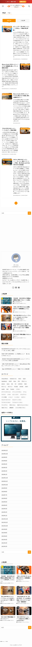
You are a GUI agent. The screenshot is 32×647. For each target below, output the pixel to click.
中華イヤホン (12, 405)
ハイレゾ (10, 397)
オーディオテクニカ (6, 391)
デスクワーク (23, 394)
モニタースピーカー (6, 399)
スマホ (9, 394)
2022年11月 (5, 481)
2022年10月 (5, 484)
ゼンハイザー (15, 394)
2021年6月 (4, 536)
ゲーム (24, 391)
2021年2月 (4, 546)
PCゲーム (4, 386)
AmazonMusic (5, 378)
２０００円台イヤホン (20, 407)
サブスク (4, 394)
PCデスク (10, 386)
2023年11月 (5, 450)
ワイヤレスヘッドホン (17, 402)
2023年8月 (4, 460)
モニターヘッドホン (16, 399)
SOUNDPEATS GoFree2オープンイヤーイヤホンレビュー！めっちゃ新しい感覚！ (16, 349)
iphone (3, 384)
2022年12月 (5, 478)
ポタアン (23, 397)
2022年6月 (4, 498)
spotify (3, 389)
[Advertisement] (16, 233)
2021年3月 (4, 543)
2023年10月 (5, 453)
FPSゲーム (24, 381)
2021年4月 (4, 539)
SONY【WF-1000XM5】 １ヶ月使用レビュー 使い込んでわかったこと (16, 354)
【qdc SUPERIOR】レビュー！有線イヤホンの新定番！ (16, 369)
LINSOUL (20, 384)
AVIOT (10, 381)
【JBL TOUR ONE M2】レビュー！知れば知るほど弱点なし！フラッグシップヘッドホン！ (16, 364)
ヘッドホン (16, 397)
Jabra (8, 384)
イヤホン (18, 389)
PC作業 (16, 386)
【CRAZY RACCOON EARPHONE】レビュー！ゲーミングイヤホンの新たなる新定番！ (16, 359)
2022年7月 (4, 495)
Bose (15, 381)
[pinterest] (16, 287)
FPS (19, 381)
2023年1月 (4, 474)
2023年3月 (4, 467)
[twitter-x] (13, 287)
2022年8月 (4, 491)
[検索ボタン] (29, 6)
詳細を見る (22, 1)
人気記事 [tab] (23, 20)
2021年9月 (4, 529)
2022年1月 (4, 515)
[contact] (19, 287)
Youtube (12, 389)
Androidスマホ (13, 378)
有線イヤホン (5, 407)
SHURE (21, 386)
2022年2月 (4, 512)
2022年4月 (4, 505)
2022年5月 (4, 502)
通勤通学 (11, 407)
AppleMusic (4, 381)
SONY (26, 386)
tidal (7, 389)
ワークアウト (5, 405)
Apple (24, 378)
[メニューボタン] (3, 6)
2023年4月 (4, 464)
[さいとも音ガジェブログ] (16, 6)
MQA (25, 384)
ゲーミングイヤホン (16, 391)
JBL (12, 384)
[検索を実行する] (29, 213)
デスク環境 (4, 397)
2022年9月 (4, 488)
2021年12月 (5, 519)
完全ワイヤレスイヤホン (22, 405)
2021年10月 (5, 526)
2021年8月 (4, 532)
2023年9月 (4, 457)
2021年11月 (5, 522)
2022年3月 (4, 508)
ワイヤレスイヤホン (6, 402)
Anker (19, 378)
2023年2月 (4, 471)
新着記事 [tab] (9, 20)
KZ (15, 384)
